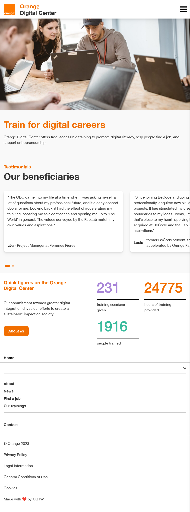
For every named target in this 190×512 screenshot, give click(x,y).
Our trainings (15, 406)
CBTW (38, 499)
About (9, 383)
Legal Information (18, 466)
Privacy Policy (15, 454)
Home (9, 357)
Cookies (10, 488)
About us (16, 331)
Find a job (12, 398)
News (9, 391)
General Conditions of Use (26, 477)
